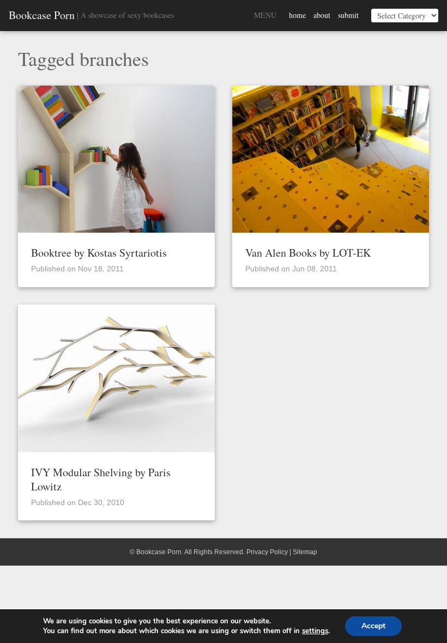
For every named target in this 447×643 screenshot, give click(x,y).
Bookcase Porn (42, 15)
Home (297, 15)
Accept (373, 626)
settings (315, 631)
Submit (348, 15)
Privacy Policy (267, 552)
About (321, 15)
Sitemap (305, 552)
